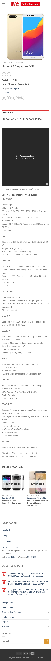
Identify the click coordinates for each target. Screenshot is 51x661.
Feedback (6, 530)
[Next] (49, 494)
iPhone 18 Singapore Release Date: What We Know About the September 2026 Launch (28, 582)
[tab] (25, 112)
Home (4, 62)
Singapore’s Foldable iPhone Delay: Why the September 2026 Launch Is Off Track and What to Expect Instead (28, 592)
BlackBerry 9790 (8, 498)
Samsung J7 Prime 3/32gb (37, 498)
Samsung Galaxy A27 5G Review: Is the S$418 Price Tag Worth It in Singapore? (26, 574)
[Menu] (3, 4)
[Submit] (46, 641)
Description (7, 112)
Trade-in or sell (8, 617)
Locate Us (6, 542)
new (7, 93)
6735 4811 (10, 557)
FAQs (4, 536)
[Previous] (1, 494)
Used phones (7, 607)
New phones (7, 603)
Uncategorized (16, 62)
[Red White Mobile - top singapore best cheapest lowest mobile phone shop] (25, 4)
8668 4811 (31, 557)
